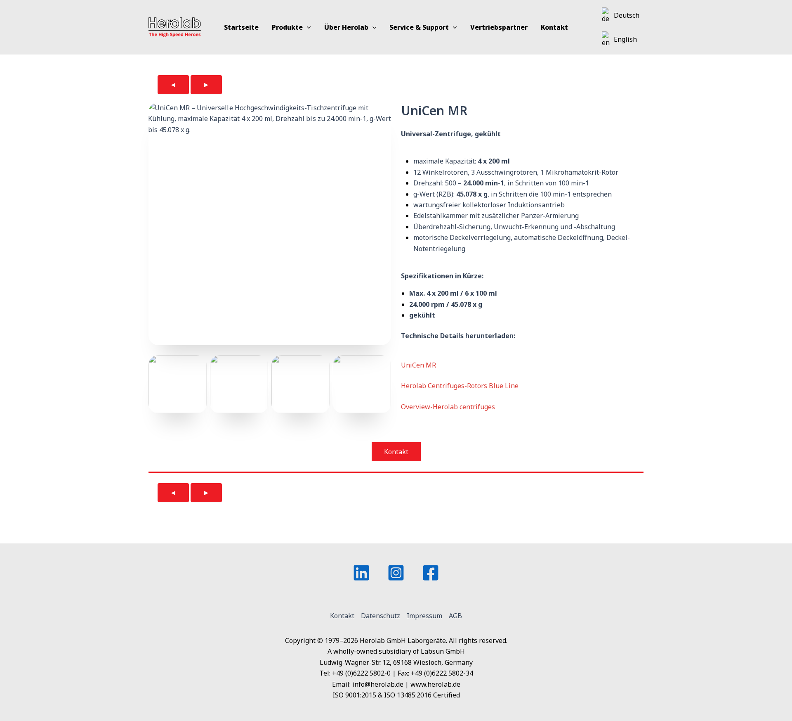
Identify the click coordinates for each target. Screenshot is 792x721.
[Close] (783, 9)
